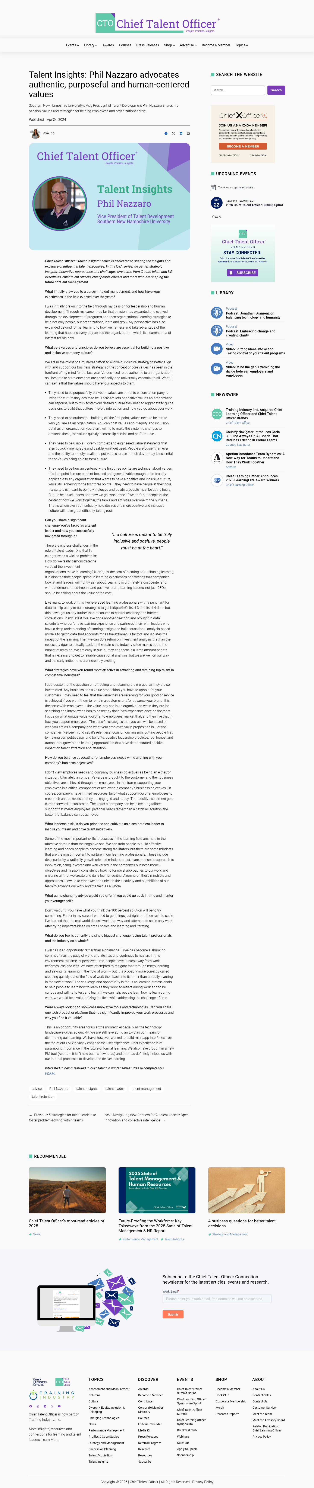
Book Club (222, 1395)
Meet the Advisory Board (268, 1420)
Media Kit (144, 1430)
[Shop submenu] (174, 45)
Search (276, 90)
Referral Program (149, 1443)
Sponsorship (185, 1455)
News (92, 1424)
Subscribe (144, 1461)
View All (217, 216)
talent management (146, 1089)
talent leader (114, 1089)
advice (37, 1089)
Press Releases (148, 1436)
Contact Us (259, 1401)
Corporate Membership (231, 1401)
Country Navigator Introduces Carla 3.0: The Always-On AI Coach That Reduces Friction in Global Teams (253, 436)
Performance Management (106, 1430)
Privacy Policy (261, 1436)
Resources (145, 1455)
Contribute (145, 1401)
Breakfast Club (187, 1430)
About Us (258, 1389)
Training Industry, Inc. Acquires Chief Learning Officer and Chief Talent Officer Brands (254, 414)
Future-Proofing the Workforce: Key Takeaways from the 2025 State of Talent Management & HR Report (155, 1226)
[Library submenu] (96, 45)
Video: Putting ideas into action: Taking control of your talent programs (255, 351)
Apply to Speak (187, 1449)
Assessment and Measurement (109, 1389)
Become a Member (150, 1395)
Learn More (49, 1440)
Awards (143, 1389)
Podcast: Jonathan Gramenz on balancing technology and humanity (253, 315)
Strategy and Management (106, 1443)
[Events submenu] (78, 45)
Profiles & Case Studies (104, 1436)
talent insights (87, 1089)
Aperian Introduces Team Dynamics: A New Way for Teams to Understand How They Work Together (255, 458)
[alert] (248, 187)
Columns (94, 1395)
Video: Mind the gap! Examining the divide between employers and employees (253, 371)
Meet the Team (262, 1414)
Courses (143, 1418)
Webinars (183, 1436)
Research (144, 1449)
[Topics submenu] (247, 45)
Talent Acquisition (100, 1455)
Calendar (183, 1443)
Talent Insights (98, 1461)
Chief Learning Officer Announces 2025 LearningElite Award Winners (252, 478)
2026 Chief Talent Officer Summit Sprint (254, 205)
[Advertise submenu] (196, 45)
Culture (93, 1401)
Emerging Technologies (104, 1418)
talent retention (43, 1097)
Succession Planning (102, 1449)
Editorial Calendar (150, 1424)
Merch (220, 1407)
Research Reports (227, 1414)
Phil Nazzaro (59, 1089)
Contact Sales (261, 1395)
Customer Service (264, 1407)
